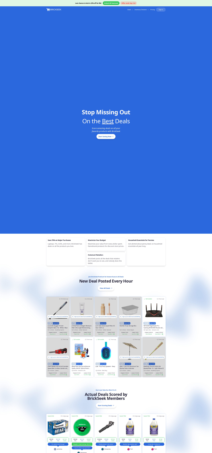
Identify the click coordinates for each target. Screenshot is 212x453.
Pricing (152, 10)
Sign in (161, 10)
